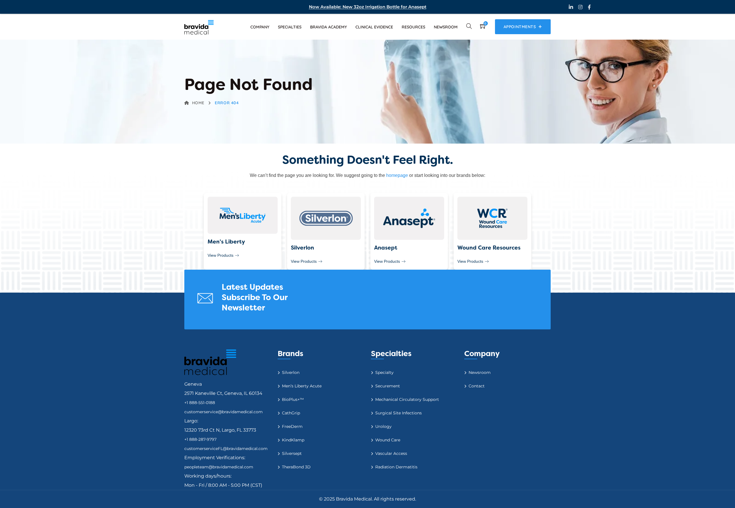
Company (259, 27)
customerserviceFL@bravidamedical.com (226, 448)
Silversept (292, 453)
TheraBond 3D (296, 467)
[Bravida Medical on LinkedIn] (571, 7)
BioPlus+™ (293, 399)
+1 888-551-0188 (199, 402)
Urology (383, 426)
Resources (413, 27)
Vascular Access (391, 453)
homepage (397, 175)
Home (198, 102)
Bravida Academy (328, 27)
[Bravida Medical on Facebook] (589, 7)
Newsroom (446, 27)
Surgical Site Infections (398, 413)
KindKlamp (293, 440)
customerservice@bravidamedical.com (223, 411)
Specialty (384, 372)
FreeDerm (292, 426)
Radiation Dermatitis (396, 467)
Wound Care (387, 440)
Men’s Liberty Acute (302, 386)
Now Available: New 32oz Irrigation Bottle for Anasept (367, 6)
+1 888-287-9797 (200, 439)
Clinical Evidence (374, 27)
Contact (477, 386)
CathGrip (291, 413)
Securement (387, 386)
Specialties (289, 27)
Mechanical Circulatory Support (407, 399)
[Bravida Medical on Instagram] (580, 7)
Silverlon (290, 372)
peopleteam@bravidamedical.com (218, 467)
